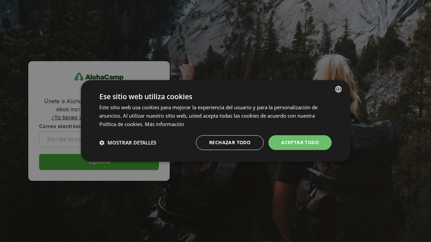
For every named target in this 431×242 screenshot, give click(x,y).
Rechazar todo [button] (230, 142)
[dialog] (215, 121)
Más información (164, 124)
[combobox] (338, 89)
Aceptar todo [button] (300, 142)
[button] (127, 142)
